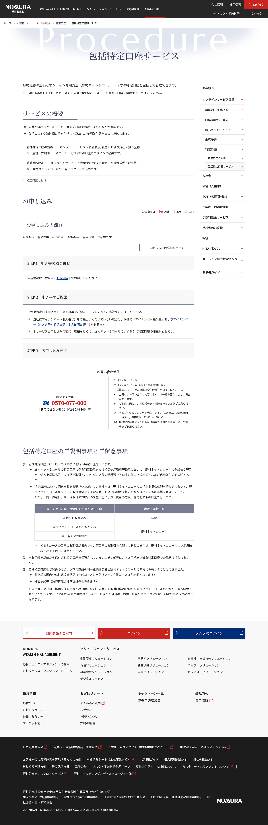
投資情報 (29, 693)
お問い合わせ (89, 716)
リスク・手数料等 (228, 13)
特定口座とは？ (36, 180)
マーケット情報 (33, 723)
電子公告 (81, 766)
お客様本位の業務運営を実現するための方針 (52, 759)
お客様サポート (91, 693)
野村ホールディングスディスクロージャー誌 (103, 773)
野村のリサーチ (33, 710)
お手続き (208, 88)
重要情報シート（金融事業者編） (109, 759)
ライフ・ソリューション (204, 665)
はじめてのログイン (218, 129)
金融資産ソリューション (96, 658)
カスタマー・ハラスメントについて (205, 766)
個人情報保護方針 (176, 759)
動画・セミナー (33, 716)
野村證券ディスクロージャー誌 (43, 773)
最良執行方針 (60, 766)
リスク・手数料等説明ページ (111, 766)
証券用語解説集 (149, 700)
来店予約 (211, 139)
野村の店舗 (87, 723)
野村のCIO (29, 703)
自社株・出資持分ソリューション (210, 658)
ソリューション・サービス (100, 648)
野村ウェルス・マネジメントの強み (46, 664)
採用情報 (235, 4)
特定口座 (211, 149)
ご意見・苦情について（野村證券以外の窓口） (138, 747)
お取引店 (62, 278)
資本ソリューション (151, 672)
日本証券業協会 (33, 747)
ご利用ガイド (150, 759)
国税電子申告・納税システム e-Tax (203, 747)
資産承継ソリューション (154, 665)
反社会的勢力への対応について (156, 766)
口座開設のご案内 (216, 120)
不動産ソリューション (152, 658)
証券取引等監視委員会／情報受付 (76, 747)
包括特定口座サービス (220, 166)
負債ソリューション (93, 665)
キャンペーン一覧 (151, 693)
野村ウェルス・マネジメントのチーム (47, 670)
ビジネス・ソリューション (205, 672)
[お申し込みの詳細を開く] (166, 247)
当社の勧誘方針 (203, 759)
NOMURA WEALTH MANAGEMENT (42, 651)
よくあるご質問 (90, 703)
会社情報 (217, 4)
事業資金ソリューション (96, 672)
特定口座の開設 (217, 158)
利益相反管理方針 (34, 766)
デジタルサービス (92, 678)
